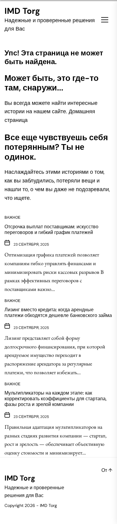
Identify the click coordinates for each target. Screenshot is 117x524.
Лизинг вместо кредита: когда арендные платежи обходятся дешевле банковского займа (58, 312)
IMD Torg (22, 11)
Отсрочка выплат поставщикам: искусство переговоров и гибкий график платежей (51, 229)
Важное (12, 217)
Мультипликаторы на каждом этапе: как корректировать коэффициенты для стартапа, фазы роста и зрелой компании (55, 398)
